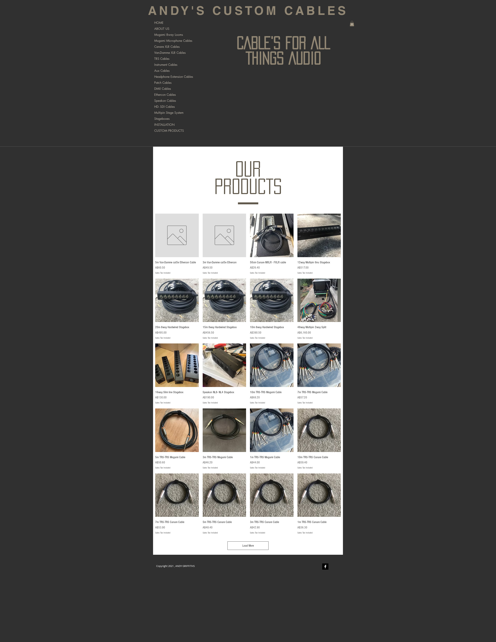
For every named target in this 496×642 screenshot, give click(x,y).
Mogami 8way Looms (168, 35)
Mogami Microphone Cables (173, 41)
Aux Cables (162, 71)
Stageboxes (162, 119)
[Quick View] (177, 235)
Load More (248, 545)
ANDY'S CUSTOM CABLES (248, 10)
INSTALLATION (164, 125)
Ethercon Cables (165, 95)
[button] (352, 23)
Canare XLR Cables (167, 47)
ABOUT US (161, 29)
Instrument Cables (165, 65)
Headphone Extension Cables (173, 77)
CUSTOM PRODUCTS (169, 131)
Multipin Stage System (168, 113)
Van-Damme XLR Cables (170, 53)
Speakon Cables (165, 101)
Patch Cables (162, 83)
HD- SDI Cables (164, 107)
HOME (159, 23)
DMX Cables (162, 89)
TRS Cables (161, 59)
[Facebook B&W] (325, 566)
